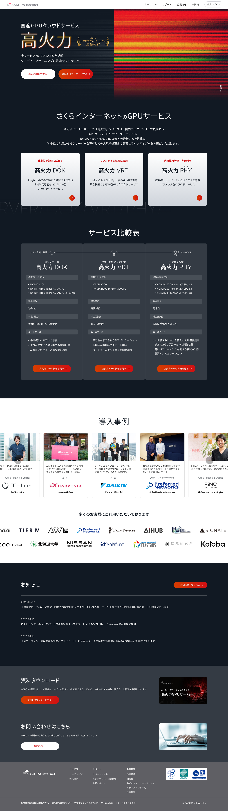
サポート (167, 4)
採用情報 (131, 792)
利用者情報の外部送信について (35, 802)
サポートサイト (100, 774)
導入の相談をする (37, 74)
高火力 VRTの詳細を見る (114, 368)
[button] (18, 460)
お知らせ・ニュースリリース (141, 783)
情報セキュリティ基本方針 (86, 802)
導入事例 (73, 778)
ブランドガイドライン (125, 802)
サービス (149, 4)
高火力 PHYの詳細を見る (176, 368)
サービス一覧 (76, 774)
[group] (65, 465)
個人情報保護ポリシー (62, 802)
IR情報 (195, 4)
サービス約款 (107, 802)
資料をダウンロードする (74, 74)
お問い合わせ (40, 745)
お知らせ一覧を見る (190, 584)
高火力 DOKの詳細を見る (51, 368)
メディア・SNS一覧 (136, 787)
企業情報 (181, 4)
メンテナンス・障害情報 (104, 778)
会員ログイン (213, 4)
